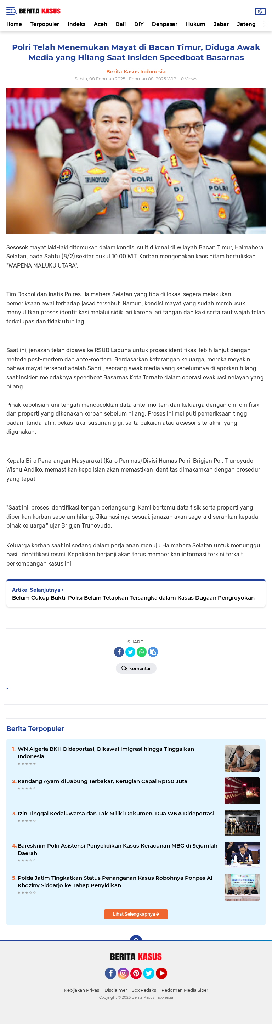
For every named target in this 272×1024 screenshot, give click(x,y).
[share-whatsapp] (142, 652)
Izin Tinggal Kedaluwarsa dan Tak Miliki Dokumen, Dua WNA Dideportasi (116, 813)
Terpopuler (44, 24)
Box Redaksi (144, 990)
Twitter (152, 982)
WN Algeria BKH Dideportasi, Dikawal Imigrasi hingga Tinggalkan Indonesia (106, 753)
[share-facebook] (119, 652)
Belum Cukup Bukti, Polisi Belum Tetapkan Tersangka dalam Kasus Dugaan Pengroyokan (133, 597)
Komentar (139, 668)
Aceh (100, 24)
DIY (138, 24)
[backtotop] (136, 941)
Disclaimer (115, 990)
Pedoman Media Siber (185, 990)
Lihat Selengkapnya (134, 914)
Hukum (195, 24)
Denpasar (164, 24)
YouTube (166, 982)
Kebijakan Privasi (82, 990)
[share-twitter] (130, 652)
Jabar (221, 24)
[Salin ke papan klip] (153, 652)
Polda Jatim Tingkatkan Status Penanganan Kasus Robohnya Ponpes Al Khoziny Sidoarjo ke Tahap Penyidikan (115, 881)
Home (14, 24)
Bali (121, 24)
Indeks (76, 24)
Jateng (246, 24)
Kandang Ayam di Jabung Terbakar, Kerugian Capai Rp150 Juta (102, 781)
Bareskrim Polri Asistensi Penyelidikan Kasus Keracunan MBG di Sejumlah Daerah (117, 849)
